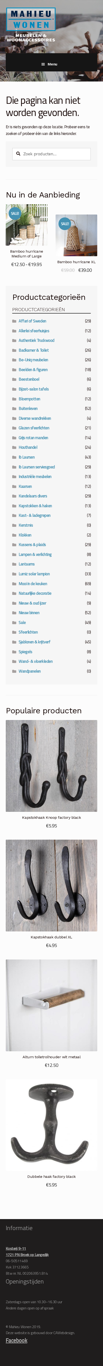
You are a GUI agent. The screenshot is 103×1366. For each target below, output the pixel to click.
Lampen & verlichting (35, 554)
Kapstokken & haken (35, 506)
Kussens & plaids (32, 544)
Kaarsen (25, 486)
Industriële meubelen (35, 476)
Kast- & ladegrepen (35, 515)
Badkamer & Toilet (34, 350)
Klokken (25, 535)
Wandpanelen (30, 671)
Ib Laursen (26, 457)
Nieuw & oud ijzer (32, 603)
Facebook (16, 1340)
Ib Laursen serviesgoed (37, 467)
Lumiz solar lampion (34, 574)
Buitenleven (28, 408)
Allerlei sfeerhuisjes (34, 331)
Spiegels (25, 652)
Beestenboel (29, 379)
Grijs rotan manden (33, 438)
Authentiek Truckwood (36, 340)
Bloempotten (29, 399)
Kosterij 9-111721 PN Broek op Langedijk (27, 1251)
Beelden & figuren (33, 369)
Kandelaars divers (33, 496)
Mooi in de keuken (33, 584)
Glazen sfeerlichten (34, 428)
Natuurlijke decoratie (35, 593)
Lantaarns (27, 564)
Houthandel (28, 447)
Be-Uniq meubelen (33, 360)
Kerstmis (26, 525)
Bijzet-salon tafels (34, 389)
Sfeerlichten (28, 632)
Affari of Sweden (32, 321)
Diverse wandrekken (35, 418)
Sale (22, 622)
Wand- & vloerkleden (35, 661)
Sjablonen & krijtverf (34, 642)
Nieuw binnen (29, 613)
